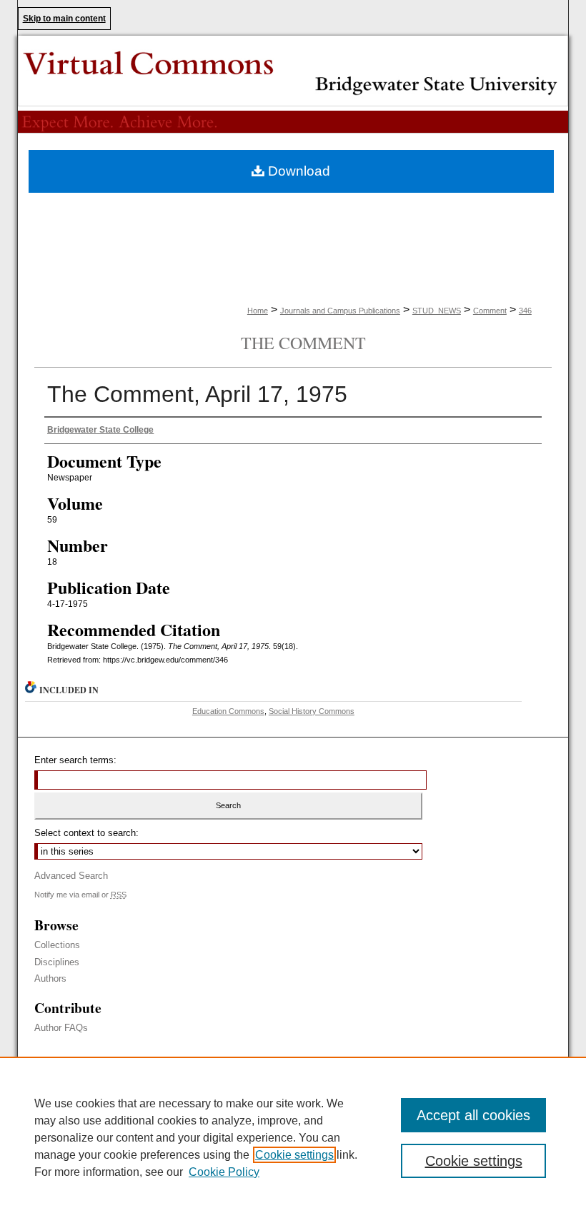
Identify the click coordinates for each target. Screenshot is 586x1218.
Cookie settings (294, 1155)
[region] (293, 1137)
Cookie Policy (224, 1172)
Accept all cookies (473, 1115)
